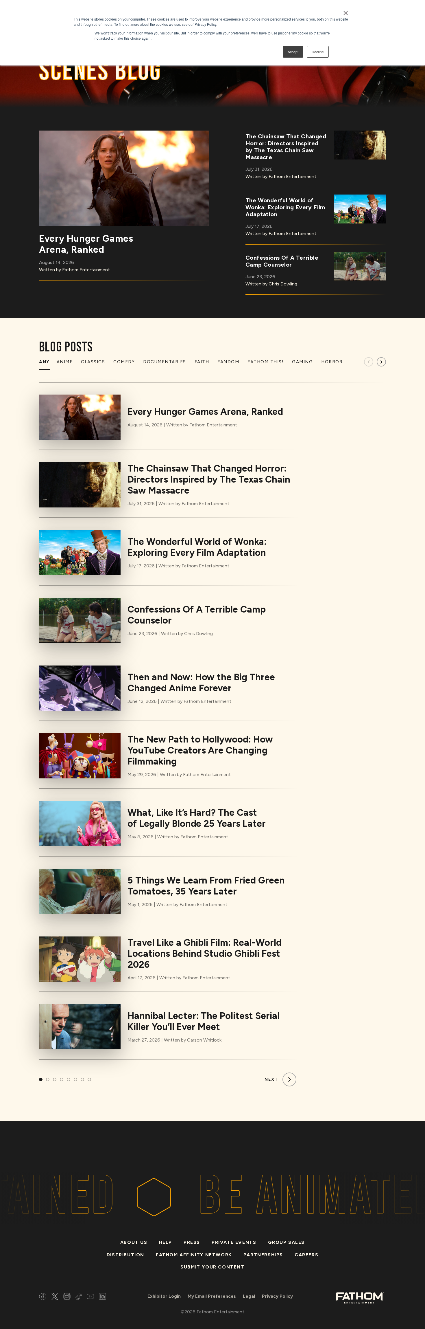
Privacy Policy (277, 1296)
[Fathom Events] (360, 1297)
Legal (249, 1296)
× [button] (345, 11)
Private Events (234, 1242)
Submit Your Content (212, 1267)
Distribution (125, 1254)
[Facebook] (42, 1297)
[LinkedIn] (102, 1297)
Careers (306, 1254)
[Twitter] (54, 1297)
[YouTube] (90, 1297)
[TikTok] (78, 1297)
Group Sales (286, 1242)
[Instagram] (67, 1297)
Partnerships (263, 1254)
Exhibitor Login (164, 1296)
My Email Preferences (212, 1296)
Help (165, 1242)
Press (192, 1242)
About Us (133, 1242)
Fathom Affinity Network (194, 1254)
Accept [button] (293, 51)
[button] (381, 361)
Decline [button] (318, 51)
